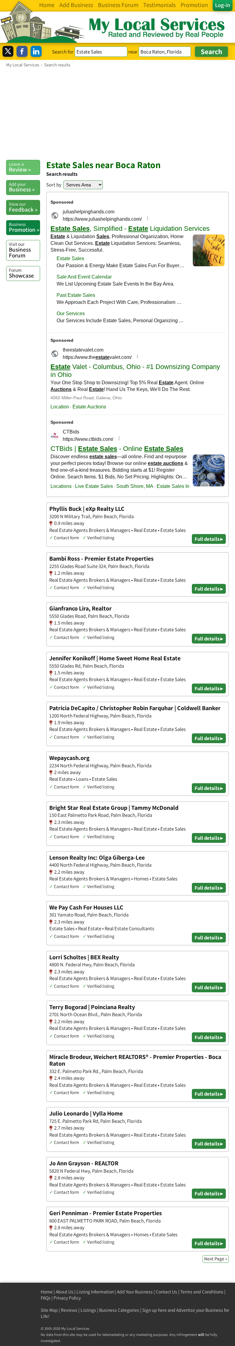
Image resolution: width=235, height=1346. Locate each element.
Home (47, 1292)
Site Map (49, 1310)
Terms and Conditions (201, 1292)
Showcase (21, 273)
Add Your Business (135, 1292)
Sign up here (154, 1310)
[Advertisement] (117, 113)
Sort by (54, 184)
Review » (20, 167)
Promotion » (24, 227)
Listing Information (95, 1292)
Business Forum (20, 250)
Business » (22, 187)
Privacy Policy (67, 1298)
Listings (88, 1310)
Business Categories (119, 1310)
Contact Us (166, 1292)
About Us (64, 1292)
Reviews (69, 1310)
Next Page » (215, 1259)
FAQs (45, 1298)
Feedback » (23, 207)
